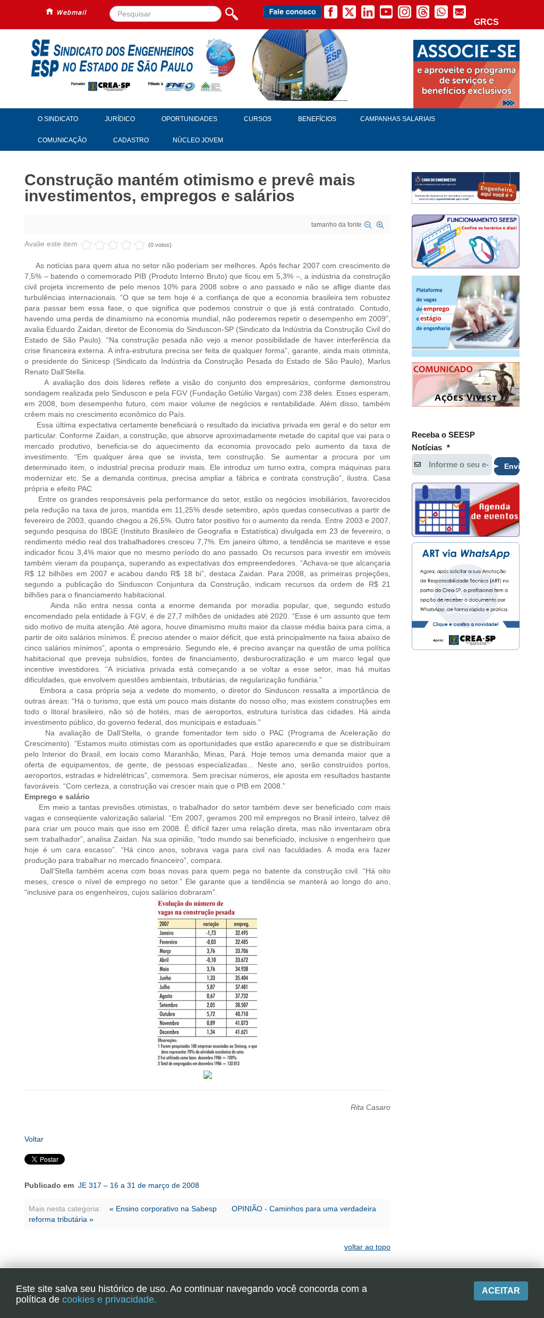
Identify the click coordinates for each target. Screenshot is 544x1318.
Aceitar (501, 1290)
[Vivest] (466, 385)
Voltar (34, 1139)
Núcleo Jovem (198, 140)
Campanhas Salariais (397, 119)
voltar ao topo (367, 1247)
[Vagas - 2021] (466, 316)
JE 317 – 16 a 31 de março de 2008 (138, 1185)
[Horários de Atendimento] (466, 243)
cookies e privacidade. (109, 1299)
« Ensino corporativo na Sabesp (164, 1208)
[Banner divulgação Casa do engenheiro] (466, 188)
